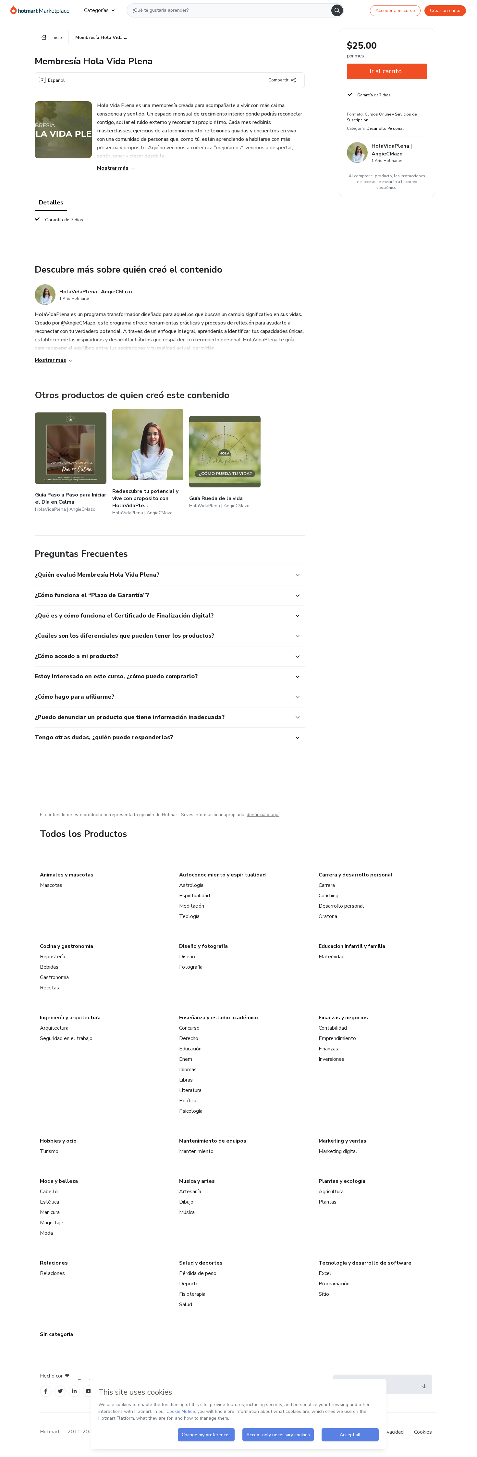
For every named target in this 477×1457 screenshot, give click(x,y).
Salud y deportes (201, 1263)
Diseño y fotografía (203, 946)
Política (187, 1100)
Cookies (423, 1432)
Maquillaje (51, 1222)
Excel (325, 1273)
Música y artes (197, 1181)
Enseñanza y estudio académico (218, 1017)
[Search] (337, 10)
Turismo (49, 1151)
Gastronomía (54, 977)
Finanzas (328, 1048)
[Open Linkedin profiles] (74, 1391)
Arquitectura (54, 1028)
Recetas (49, 987)
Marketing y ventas (342, 1141)
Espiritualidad (194, 895)
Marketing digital (338, 1151)
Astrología (191, 885)
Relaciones (54, 1263)
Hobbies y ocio (58, 1141)
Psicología (190, 1111)
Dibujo (186, 1202)
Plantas (327, 1202)
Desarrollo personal (341, 906)
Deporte (189, 1283)
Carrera (327, 885)
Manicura (50, 1212)
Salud (185, 1304)
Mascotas (51, 885)
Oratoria (328, 916)
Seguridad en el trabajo (66, 1038)
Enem (185, 1059)
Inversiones (331, 1059)
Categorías (96, 10)
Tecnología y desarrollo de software (365, 1263)
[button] (162, 575)
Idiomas (188, 1069)
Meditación (191, 906)
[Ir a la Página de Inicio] (42, 10)
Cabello (49, 1191)
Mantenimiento (196, 1151)
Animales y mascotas (66, 874)
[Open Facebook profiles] (45, 1391)
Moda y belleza (59, 1181)
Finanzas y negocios (343, 1017)
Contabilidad (333, 1028)
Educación (190, 1048)
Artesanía (190, 1191)
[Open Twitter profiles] (60, 1391)
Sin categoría (56, 1334)
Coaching (328, 895)
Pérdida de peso (197, 1273)
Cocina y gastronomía (66, 946)
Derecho (188, 1038)
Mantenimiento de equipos (212, 1141)
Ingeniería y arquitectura (70, 1017)
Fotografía (190, 967)
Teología (189, 916)
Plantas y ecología (342, 1181)
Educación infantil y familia (352, 946)
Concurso (189, 1028)
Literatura (190, 1090)
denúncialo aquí (263, 815)
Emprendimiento (337, 1038)
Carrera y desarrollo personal (356, 874)
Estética (49, 1202)
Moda (46, 1233)
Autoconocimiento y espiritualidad (222, 874)
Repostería (52, 956)
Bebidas (49, 967)
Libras (186, 1080)
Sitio (324, 1294)
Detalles (51, 202)
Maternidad (332, 956)
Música (187, 1212)
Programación (334, 1283)
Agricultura (331, 1191)
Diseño (187, 956)
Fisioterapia (192, 1294)
